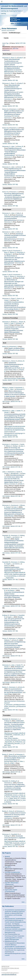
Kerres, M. (5, 109)
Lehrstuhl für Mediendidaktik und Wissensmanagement (14, 9)
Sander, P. (20, 57)
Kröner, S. (7, 323)
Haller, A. (18, 213)
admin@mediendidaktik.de (9, 974)
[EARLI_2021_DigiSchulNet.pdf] (19, 846)
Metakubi (7, 856)
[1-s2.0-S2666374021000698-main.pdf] (21, 825)
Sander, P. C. (20, 410)
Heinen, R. (14, 361)
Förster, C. (7, 300)
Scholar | (5, 80)
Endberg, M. (5, 615)
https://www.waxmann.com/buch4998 (14, 378)
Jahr (3, 45)
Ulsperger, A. (9, 254)
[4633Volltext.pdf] (19, 710)
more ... (24, 902)
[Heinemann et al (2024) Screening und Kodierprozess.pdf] (21, 467)
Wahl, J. (13, 763)
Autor (3, 43)
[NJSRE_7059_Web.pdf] (21, 401)
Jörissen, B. (22, 321)
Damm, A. (19, 298)
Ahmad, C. (7, 412)
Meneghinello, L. (15, 473)
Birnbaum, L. (14, 321)
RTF (21, 43)
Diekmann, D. (21, 638)
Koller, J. (22, 761)
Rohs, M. (6, 763)
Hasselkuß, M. (6, 535)
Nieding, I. (15, 446)
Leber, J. (13, 146)
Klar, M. (11, 250)
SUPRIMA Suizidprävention (12, 872)
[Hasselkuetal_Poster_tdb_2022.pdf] (19, 579)
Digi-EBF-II (8, 867)
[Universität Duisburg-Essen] (19, 21)
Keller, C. (6, 389)
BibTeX (18, 43)
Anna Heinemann (10, 30)
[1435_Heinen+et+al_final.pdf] (21, 655)
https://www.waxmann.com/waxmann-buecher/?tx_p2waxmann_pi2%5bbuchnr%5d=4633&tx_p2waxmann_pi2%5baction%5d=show (15, 704)
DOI (4, 401)
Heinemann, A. (6, 57)
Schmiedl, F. (19, 323)
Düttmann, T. (7, 640)
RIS (24, 43)
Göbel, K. (15, 369)
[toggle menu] (26, 1)
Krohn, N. (6, 215)
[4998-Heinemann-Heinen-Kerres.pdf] (19, 380)
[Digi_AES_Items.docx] (9, 773)
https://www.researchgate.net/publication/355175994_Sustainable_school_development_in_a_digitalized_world (14, 843)
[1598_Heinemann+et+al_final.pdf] (21, 526)
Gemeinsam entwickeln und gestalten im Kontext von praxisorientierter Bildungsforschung (15, 930)
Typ (7, 43)
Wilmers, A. (13, 252)
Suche (7, 38)
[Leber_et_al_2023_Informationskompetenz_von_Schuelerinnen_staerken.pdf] (21, 496)
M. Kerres (18, 71)
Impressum (5, 966)
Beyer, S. (13, 57)
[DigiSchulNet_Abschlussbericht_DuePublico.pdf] (21, 553)
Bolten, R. (16, 761)
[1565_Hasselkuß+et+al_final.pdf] (21, 606)
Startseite (4, 30)
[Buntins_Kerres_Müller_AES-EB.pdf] (21, 772)
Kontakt (4, 970)
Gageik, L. (9, 537)
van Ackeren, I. (16, 537)
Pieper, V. (13, 298)
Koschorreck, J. (17, 250)
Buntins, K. (5, 687)
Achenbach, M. (13, 484)
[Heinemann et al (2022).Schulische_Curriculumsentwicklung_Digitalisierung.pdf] (21, 682)
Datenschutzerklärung (10, 968)
